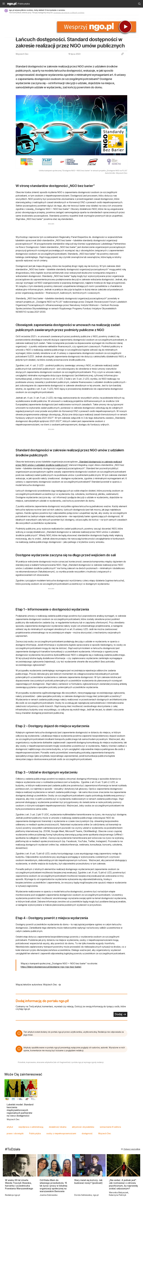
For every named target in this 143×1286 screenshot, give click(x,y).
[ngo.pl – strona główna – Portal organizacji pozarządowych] (11, 4)
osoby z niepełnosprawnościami (61, 1133)
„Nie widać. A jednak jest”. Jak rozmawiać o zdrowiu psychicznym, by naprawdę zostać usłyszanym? (123, 1184)
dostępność (87, 1133)
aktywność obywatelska (83, 1127)
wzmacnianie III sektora (110, 1127)
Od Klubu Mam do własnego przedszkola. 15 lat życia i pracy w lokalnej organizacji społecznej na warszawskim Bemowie (53, 1186)
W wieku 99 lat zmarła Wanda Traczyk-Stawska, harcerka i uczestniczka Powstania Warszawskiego (19, 1184)
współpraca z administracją (30, 1127)
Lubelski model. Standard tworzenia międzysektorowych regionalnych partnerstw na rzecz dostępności (20, 1110)
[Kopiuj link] (122, 53)
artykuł (10, 1127)
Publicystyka (35, 1133)
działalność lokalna (57, 1127)
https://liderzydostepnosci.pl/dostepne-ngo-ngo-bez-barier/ (51, 966)
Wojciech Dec (104, 1133)
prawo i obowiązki (15, 1133)
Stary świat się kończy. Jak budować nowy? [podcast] (88, 1181)
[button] (3, 3)
